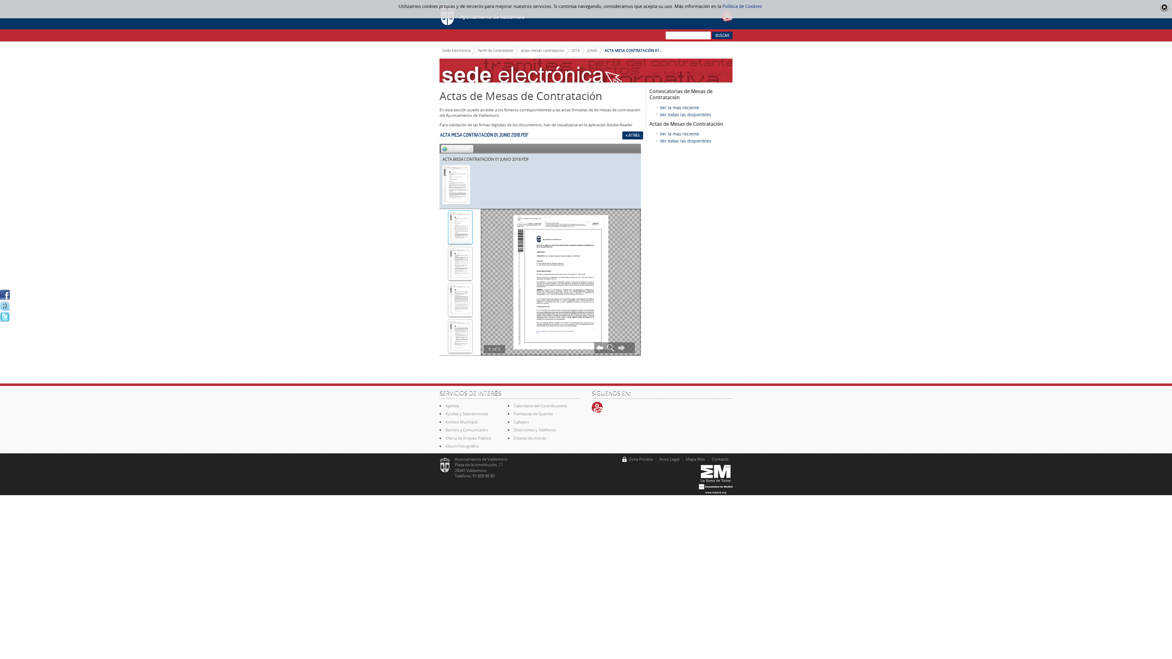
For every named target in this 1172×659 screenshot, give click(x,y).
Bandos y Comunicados (466, 430)
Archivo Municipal (461, 422)
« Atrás (633, 135)
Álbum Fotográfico (462, 446)
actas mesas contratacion (542, 50)
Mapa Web (695, 459)
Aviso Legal (669, 459)
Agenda (452, 406)
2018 (575, 50)
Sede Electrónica (456, 50)
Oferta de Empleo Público (468, 438)
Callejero (521, 422)
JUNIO (592, 50)
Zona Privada (641, 459)
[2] (460, 264)
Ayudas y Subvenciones (466, 413)
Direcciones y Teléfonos (535, 430)
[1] (460, 228)
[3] (460, 300)
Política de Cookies (742, 6)
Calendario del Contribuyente (540, 406)
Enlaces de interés (530, 438)
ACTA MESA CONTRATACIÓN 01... (633, 50)
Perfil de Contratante (495, 50)
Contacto (720, 459)
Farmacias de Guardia (533, 413)
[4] (460, 336)
